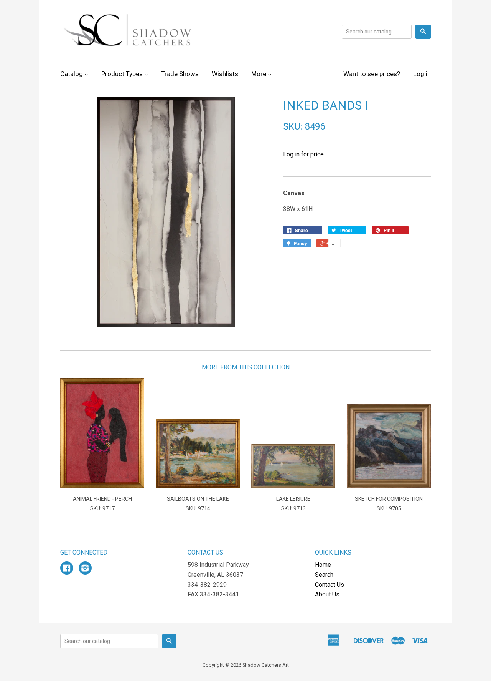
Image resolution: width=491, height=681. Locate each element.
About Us (327, 594)
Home (323, 564)
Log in (422, 74)
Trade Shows (180, 74)
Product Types (122, 74)
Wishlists (225, 74)
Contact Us (329, 584)
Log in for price (303, 154)
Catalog (72, 74)
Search (324, 574)
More (259, 74)
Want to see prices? (371, 74)
